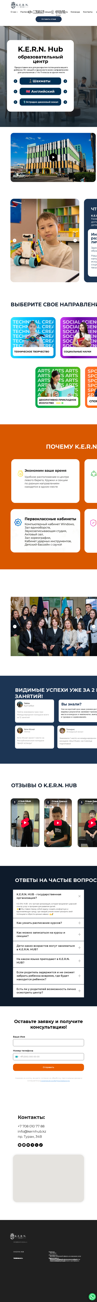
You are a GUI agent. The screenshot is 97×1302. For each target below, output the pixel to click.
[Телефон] (36, 1145)
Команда (75, 12)
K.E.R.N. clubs (18, 1258)
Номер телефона (23, 1050)
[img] (30, 12)
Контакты (88, 12)
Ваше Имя (19, 1037)
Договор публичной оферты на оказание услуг (65, 1256)
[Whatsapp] (24, 1145)
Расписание (26, 12)
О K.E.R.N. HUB (18, 1252)
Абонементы (53, 1255)
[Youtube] (28, 1145)
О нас (13, 12)
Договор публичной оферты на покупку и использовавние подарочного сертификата (64, 1260)
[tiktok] (41, 1145)
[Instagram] (19, 1145)
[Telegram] (32, 1145)
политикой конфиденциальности (55, 1081)
